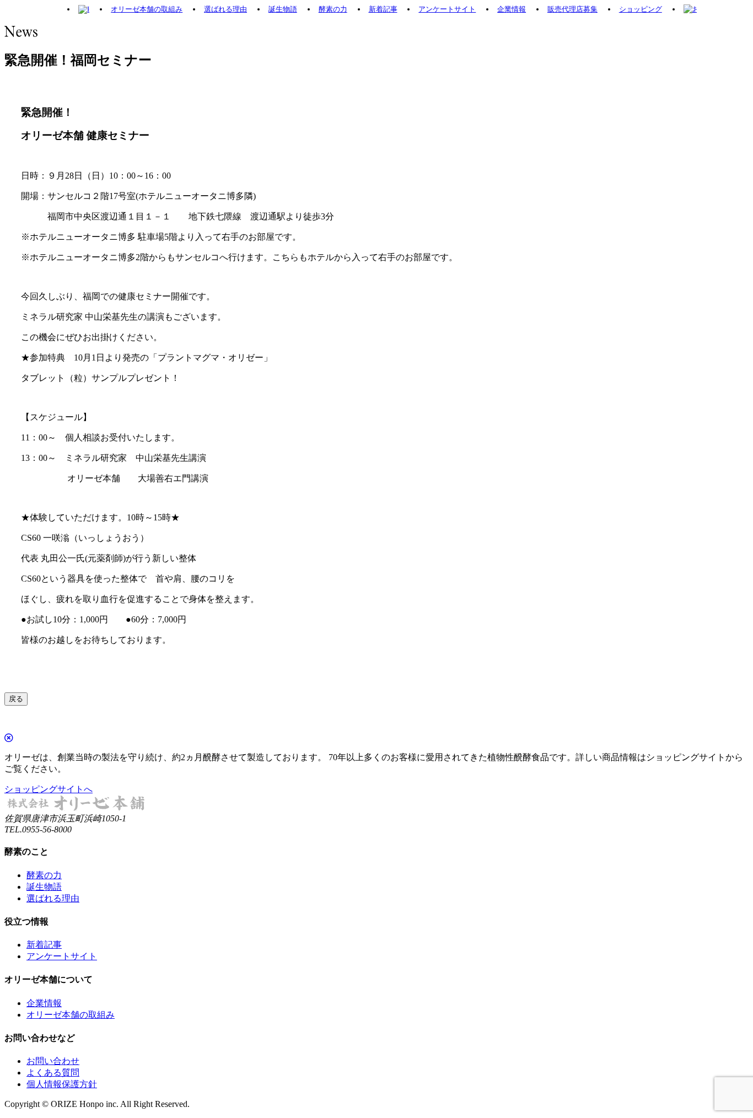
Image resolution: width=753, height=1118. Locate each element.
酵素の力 (333, 9)
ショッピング (640, 9)
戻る (16, 699)
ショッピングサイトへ (48, 789)
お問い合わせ (52, 1061)
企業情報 (511, 9)
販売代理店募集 (572, 9)
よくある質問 (52, 1072)
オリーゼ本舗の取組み (146, 9)
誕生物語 (282, 9)
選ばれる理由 (225, 9)
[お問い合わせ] (690, 9)
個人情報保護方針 (61, 1084)
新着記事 (383, 9)
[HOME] (83, 9)
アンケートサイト (447, 9)
